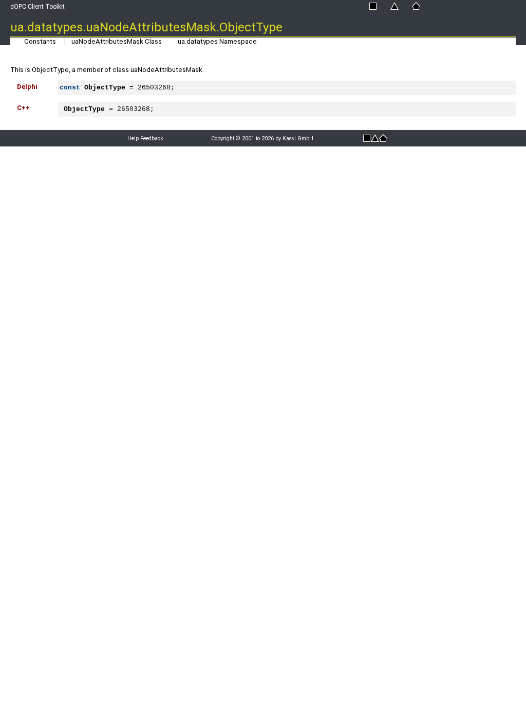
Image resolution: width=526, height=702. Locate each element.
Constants (40, 41)
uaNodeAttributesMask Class (116, 41)
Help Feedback (145, 138)
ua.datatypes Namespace (217, 41)
